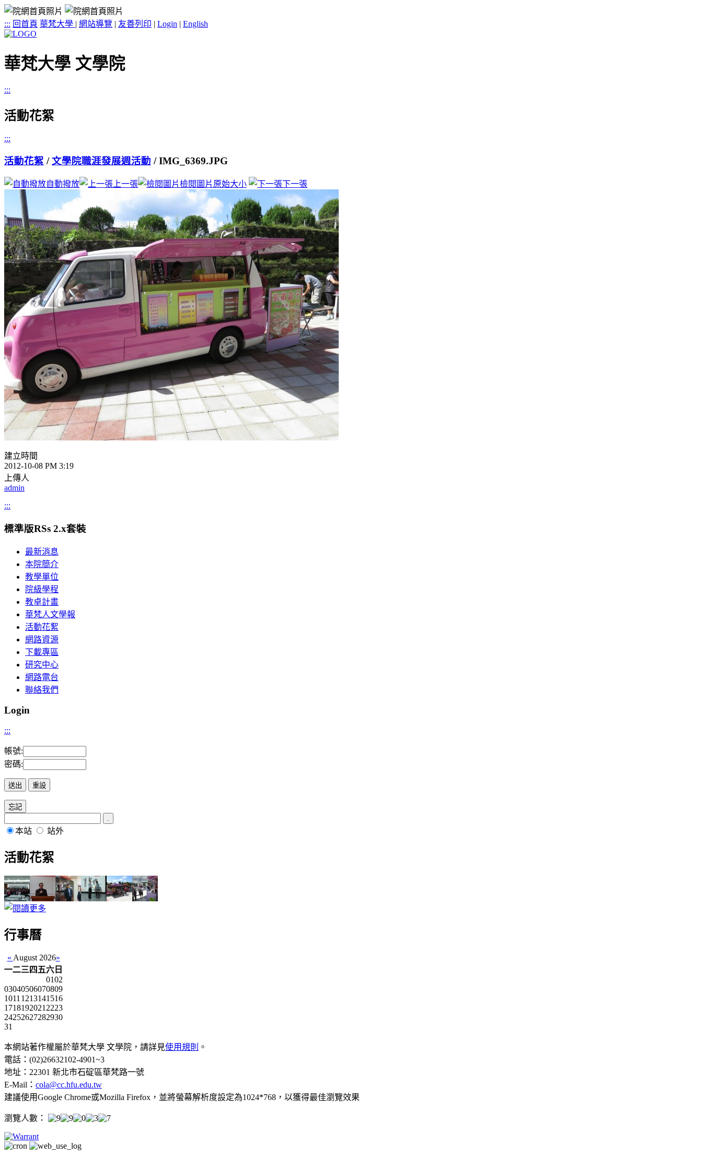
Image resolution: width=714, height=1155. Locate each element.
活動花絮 (24, 160)
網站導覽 (95, 23)
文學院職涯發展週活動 (101, 160)
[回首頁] (20, 33)
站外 (55, 830)
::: (7, 23)
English (195, 23)
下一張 (294, 183)
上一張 (125, 183)
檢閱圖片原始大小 (213, 183)
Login (167, 23)
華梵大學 (57, 23)
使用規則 (182, 1047)
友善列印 (135, 23)
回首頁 (25, 23)
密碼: (13, 764)
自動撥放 (62, 183)
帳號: (13, 750)
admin (14, 487)
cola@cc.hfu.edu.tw (69, 1084)
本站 (23, 830)
